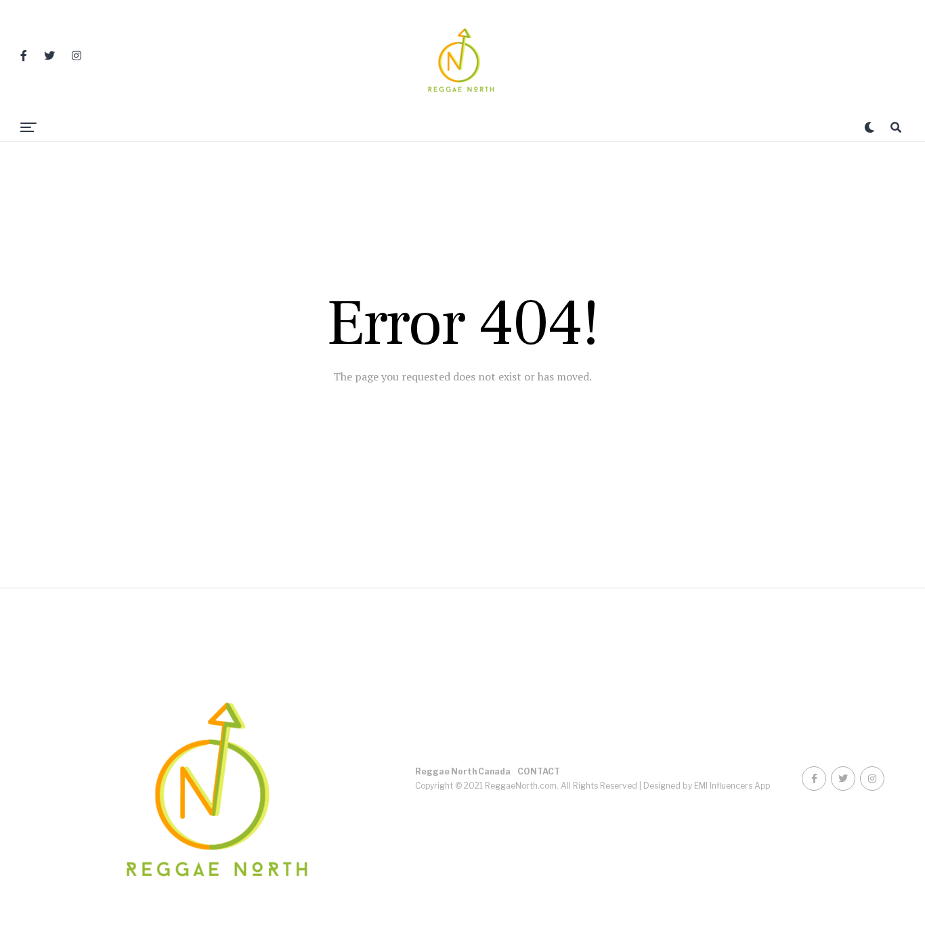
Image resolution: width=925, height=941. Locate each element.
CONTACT (538, 771)
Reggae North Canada (463, 771)
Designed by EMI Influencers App (706, 786)
